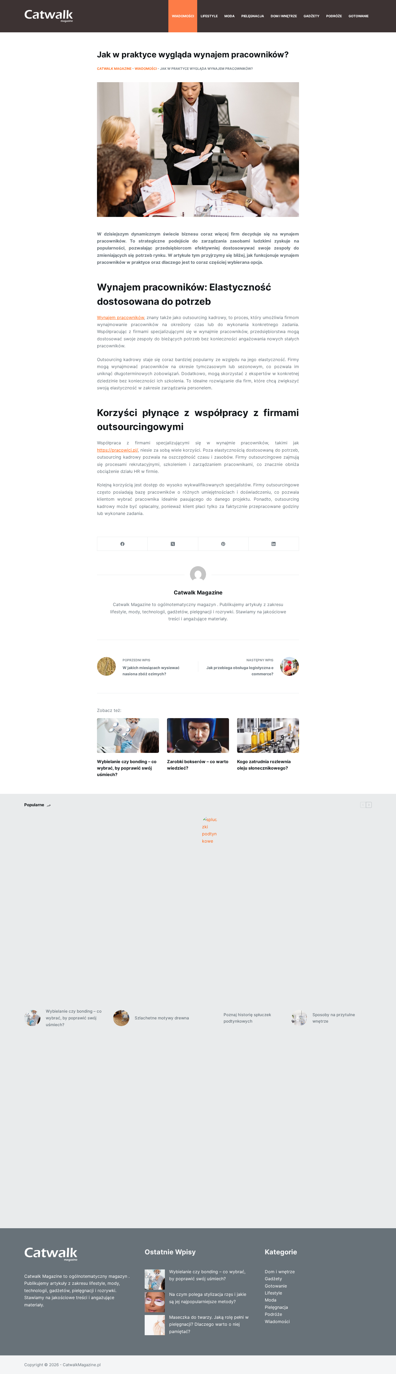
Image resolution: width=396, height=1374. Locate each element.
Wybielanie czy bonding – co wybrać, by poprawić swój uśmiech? (127, 768)
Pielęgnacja (252, 16)
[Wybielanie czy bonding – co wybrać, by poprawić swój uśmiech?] (128, 735)
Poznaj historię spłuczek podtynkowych (247, 1018)
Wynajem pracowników (120, 317)
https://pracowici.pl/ (117, 450)
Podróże (334, 16)
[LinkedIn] (274, 544)
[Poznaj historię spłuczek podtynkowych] (210, 1018)
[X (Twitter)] (173, 544)
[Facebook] (122, 544)
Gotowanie (359, 16)
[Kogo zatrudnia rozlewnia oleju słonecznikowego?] (268, 735)
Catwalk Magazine (114, 69)
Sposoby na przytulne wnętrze (333, 1018)
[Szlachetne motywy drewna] (121, 1018)
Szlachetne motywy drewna (162, 1017)
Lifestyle (209, 16)
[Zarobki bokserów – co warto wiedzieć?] (198, 735)
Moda (229, 16)
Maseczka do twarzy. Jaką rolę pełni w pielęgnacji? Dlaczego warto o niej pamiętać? (209, 1324)
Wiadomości (183, 16)
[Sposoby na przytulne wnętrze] (299, 1018)
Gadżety (311, 16)
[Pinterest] (223, 544)
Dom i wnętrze (284, 16)
